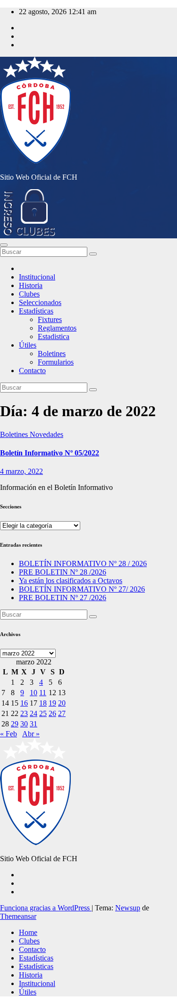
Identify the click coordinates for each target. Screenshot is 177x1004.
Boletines (52, 353)
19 (52, 703)
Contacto (32, 371)
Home (28, 932)
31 (33, 724)
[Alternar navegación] (4, 245)
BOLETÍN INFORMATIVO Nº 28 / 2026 (83, 563)
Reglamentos (57, 328)
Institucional (37, 277)
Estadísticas (36, 311)
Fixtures (50, 319)
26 (52, 713)
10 (33, 693)
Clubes (29, 294)
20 (62, 703)
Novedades (46, 434)
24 (33, 713)
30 (24, 724)
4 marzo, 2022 (21, 471)
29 (14, 724)
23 (24, 713)
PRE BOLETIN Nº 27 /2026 (62, 598)
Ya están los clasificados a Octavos (70, 580)
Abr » (31, 734)
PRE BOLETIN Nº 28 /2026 (62, 572)
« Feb (8, 734)
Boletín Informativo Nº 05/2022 (49, 453)
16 (24, 703)
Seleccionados (40, 302)
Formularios (56, 362)
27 (62, 713)
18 (43, 703)
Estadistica (53, 336)
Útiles (27, 345)
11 (42, 693)
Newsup (127, 908)
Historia (30, 285)
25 (43, 713)
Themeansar (18, 916)
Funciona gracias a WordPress (46, 908)
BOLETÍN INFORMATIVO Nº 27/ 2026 (82, 589)
